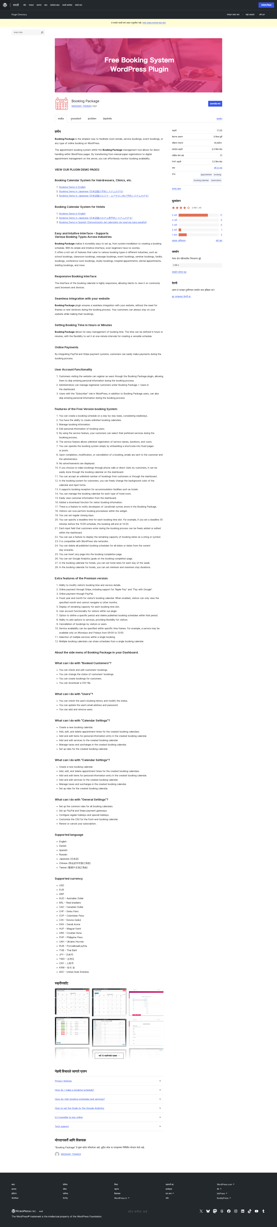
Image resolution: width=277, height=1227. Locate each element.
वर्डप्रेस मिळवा (266, 5)
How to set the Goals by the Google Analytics (79, 1108)
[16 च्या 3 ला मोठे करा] (85, 1051)
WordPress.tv (122, 1198)
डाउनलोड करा (215, 103)
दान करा (170, 1193)
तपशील (61, 118)
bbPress (222, 1193)
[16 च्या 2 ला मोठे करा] (85, 1020)
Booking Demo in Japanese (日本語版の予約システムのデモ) (91, 191)
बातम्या (14, 1189)
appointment (206, 174)
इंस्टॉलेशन (92, 118)
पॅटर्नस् (65, 1198)
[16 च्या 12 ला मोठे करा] (159, 1022)
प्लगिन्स (65, 1193)
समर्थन (219, 118)
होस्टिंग (14, 1193)
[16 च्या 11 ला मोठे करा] (159, 992)
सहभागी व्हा (170, 1184)
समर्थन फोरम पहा (179, 272)
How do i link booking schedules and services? (80, 1099)
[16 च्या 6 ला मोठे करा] (122, 992)
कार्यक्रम (169, 1189)
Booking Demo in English (72, 187)
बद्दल (13, 1184)
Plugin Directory (19, 14)
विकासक (117, 1193)
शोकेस (65, 1184)
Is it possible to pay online (69, 1117)
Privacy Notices (63, 1081)
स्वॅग (167, 1198)
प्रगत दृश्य (176, 188)
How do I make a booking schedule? (74, 1090)
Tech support (62, 1126)
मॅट (219, 1189)
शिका (116, 1184)
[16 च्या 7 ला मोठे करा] (122, 1022)
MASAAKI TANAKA (82, 106)
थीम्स (65, 1189)
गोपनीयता (15, 1198)
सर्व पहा (219, 240)
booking (217, 174)
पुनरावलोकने (76, 118)
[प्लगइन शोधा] (42, 32)
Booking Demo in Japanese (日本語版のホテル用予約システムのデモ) (95, 217)
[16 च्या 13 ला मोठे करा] (159, 1051)
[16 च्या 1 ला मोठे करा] (85, 992)
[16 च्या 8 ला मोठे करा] (122, 1053)
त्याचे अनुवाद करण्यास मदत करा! (154, 22)
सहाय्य (116, 1189)
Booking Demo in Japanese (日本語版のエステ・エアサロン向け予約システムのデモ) (104, 195)
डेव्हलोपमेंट (107, 118)
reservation (216, 180)
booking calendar (201, 180)
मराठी (41, 1211)
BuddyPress (224, 1198)
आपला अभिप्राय (179, 240)
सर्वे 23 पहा (218, 168)
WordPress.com (225, 1184)
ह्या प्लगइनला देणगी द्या (181, 296)
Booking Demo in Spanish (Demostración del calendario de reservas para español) (103, 222)
